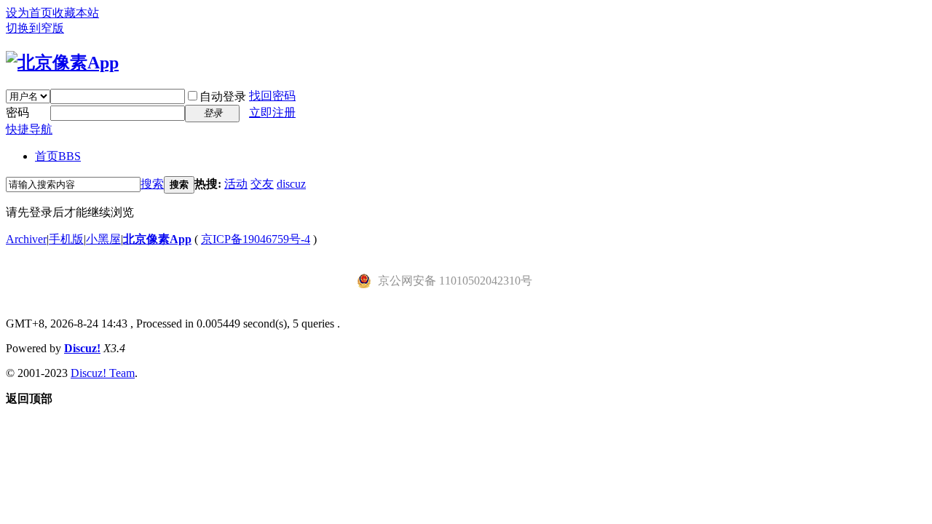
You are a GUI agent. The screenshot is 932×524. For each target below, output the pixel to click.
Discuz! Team (103, 373)
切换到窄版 (35, 28)
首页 (58, 156)
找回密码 (272, 96)
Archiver (26, 239)
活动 (236, 184)
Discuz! (82, 348)
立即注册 (272, 112)
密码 (17, 112)
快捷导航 (29, 129)
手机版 (66, 239)
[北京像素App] (62, 62)
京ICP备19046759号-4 (255, 239)
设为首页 (29, 13)
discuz (291, 184)
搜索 (152, 184)
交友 (262, 184)
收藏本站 (75, 13)
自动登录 (223, 96)
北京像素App (157, 239)
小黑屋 (103, 239)
